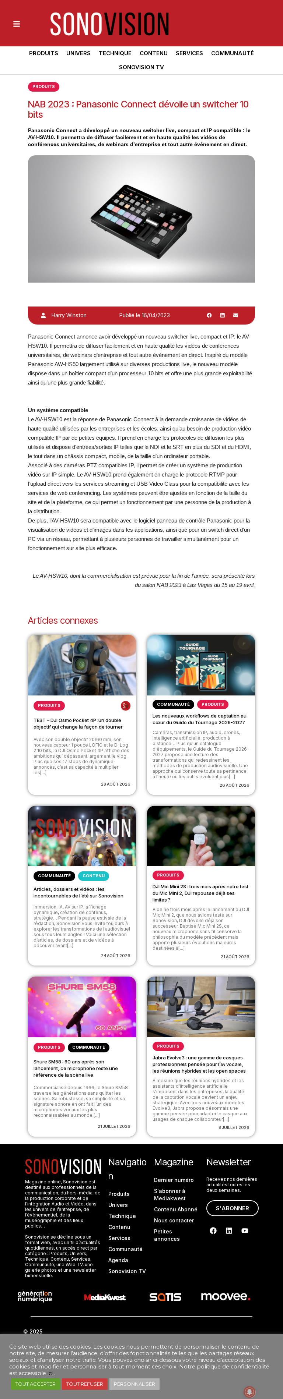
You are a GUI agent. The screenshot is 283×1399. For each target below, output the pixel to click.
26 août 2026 (234, 785)
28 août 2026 (115, 784)
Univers (78, 53)
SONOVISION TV (141, 67)
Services (189, 53)
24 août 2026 (115, 955)
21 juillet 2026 (114, 1126)
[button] (209, 315)
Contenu (154, 53)
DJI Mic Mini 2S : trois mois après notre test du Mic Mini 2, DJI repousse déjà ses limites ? (200, 893)
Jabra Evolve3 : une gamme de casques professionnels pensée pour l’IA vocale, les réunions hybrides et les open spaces (199, 1064)
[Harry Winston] (43, 315)
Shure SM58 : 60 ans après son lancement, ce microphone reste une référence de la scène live (76, 1068)
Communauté (232, 53)
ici (50, 1373)
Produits (43, 53)
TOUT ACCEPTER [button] (35, 1384)
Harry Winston (69, 315)
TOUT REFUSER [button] (84, 1384)
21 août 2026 (235, 956)
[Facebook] (213, 1230)
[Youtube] (245, 1230)
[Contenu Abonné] (125, 706)
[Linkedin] (229, 1230)
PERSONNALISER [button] (134, 1384)
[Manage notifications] (249, 1392)
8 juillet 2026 (234, 1127)
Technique (115, 53)
